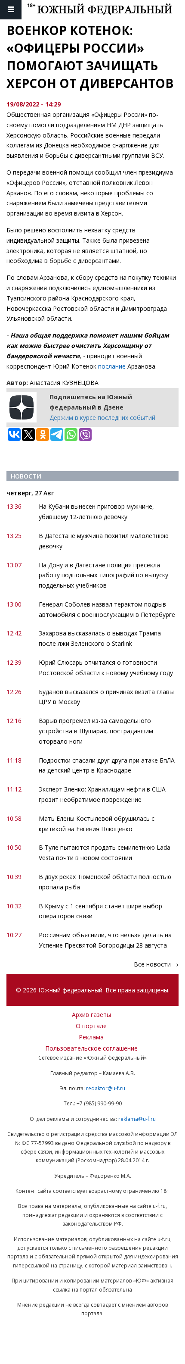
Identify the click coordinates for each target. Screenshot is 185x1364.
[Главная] (106, 9)
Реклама (91, 1037)
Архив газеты (91, 1014)
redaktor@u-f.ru (105, 1088)
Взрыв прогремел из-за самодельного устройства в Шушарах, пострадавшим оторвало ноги (96, 730)
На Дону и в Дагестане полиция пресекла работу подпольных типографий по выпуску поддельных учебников (103, 575)
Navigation (11, 9)
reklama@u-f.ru (137, 1119)
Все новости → (156, 964)
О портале (91, 1026)
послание (112, 366)
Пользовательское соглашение (91, 1048)
